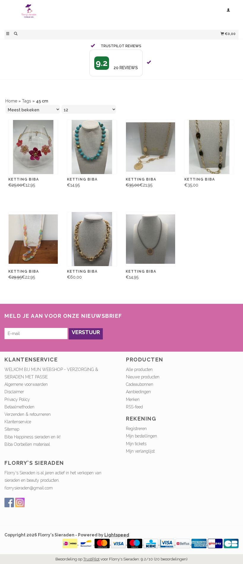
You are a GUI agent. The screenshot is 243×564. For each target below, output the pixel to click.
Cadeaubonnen (139, 384)
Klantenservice (17, 421)
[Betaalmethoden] (71, 543)
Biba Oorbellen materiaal (27, 444)
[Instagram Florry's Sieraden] (20, 502)
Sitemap (11, 429)
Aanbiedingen (138, 391)
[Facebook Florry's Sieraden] (9, 502)
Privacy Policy (17, 399)
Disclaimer (14, 391)
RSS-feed (134, 407)
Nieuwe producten (142, 377)
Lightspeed (116, 535)
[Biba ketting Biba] (209, 147)
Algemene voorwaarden (26, 384)
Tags (26, 101)
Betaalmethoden (19, 407)
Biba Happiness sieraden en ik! (32, 437)
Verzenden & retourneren (27, 414)
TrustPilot (91, 559)
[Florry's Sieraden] (63, 14)
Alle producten (139, 369)
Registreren (136, 428)
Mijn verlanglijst (140, 451)
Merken (133, 399)
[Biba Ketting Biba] (91, 147)
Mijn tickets (136, 443)
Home (11, 101)
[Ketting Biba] (33, 147)
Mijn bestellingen (141, 436)
